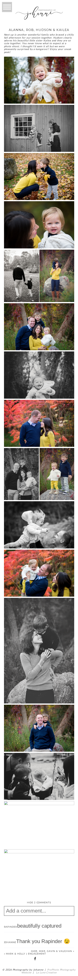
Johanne (10, 942)
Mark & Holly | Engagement (26, 953)
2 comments (39, 902)
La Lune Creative (46, 972)
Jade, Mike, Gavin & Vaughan (51, 951)
